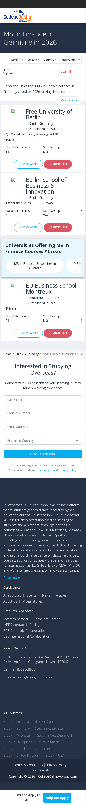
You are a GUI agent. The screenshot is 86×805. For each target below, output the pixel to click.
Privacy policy (56, 765)
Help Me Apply (28, 164)
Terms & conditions (28, 765)
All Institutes (12, 595)
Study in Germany (27, 354)
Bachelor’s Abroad (47, 619)
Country (49, 60)
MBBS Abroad (13, 624)
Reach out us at (15, 648)
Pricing (34, 624)
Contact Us (40, 769)
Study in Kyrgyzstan (18, 735)
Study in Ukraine (40, 749)
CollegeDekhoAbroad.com (57, 776)
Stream (32, 60)
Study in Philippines (18, 742)
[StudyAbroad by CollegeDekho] (17, 15)
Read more (69, 100)
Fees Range (68, 60)
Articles (61, 595)
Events (31, 595)
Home (7, 354)
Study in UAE (13, 749)
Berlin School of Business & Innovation (46, 185)
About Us (10, 601)
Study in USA (55, 755)
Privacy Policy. (68, 470)
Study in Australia (16, 721)
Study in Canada (46, 721)
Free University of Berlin (49, 114)
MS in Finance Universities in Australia (35, 265)
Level (14, 60)
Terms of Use (46, 470)
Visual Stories (33, 601)
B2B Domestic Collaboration (24, 630)
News (46, 595)
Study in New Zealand (53, 735)
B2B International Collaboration (26, 636)
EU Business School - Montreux (53, 288)
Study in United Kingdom (22, 755)
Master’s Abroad (15, 619)
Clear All (65, 72)
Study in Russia (49, 742)
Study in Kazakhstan (50, 728)
